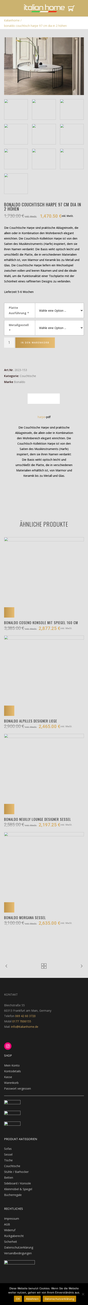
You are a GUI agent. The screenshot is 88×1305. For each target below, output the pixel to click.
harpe (41, 417)
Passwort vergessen (17, 1088)
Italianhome (12, 20)
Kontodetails (12, 1071)
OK (18, 1298)
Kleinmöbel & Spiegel (18, 1189)
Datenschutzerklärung (18, 1247)
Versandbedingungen (18, 1253)
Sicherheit (10, 1242)
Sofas (8, 1149)
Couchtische (28, 376)
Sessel (8, 1154)
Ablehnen (32, 1298)
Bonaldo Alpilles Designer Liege (30, 721)
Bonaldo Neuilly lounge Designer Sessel (37, 819)
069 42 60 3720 (25, 1016)
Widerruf (9, 1230)
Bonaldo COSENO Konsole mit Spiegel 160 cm (41, 622)
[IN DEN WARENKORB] (9, 612)
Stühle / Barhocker (16, 1172)
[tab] (43, 398)
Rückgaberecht (14, 1236)
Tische (8, 1160)
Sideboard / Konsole (17, 1183)
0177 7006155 (21, 1021)
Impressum (11, 1218)
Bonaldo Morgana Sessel (25, 917)
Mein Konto (12, 1065)
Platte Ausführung (19, 310)
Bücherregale (13, 1195)
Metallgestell (19, 327)
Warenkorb (11, 1083)
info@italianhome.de (24, 1027)
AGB (7, 1224)
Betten (8, 1177)
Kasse (8, 1077)
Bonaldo (19, 382)
